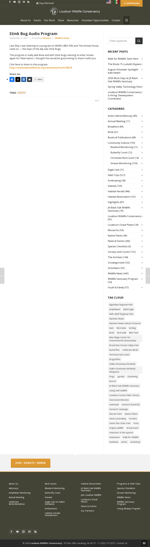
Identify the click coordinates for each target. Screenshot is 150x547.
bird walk (121, 332)
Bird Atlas (121, 327)
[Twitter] (17, 79)
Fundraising (114, 180)
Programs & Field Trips (128, 483)
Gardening (132, 376)
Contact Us (122, 543)
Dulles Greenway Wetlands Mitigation (122, 370)
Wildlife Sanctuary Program (123, 278)
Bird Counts (51, 483)
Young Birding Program (128, 508)
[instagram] (19, 1)
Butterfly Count (118, 152)
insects (21, 92)
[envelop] (24, 1)
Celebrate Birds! (130, 349)
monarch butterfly (131, 404)
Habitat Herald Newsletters (52, 514)
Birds (111, 132)
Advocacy (13, 488)
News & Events (116, 241)
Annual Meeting (116, 121)
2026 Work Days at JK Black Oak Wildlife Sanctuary (123, 80)
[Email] (29, 79)
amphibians (114, 309)
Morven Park (115, 413)
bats (111, 327)
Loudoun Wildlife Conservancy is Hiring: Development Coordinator (124, 95)
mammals (114, 404)
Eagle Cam (113, 169)
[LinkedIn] (23, 79)
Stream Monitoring (121, 163)
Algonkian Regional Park (121, 304)
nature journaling (117, 418)
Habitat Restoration (119, 196)
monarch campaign (118, 409)
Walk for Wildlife (131, 437)
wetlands (113, 441)
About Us (13, 483)
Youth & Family (116, 287)
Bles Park (133, 332)
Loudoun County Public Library (124, 395)
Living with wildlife (118, 390)
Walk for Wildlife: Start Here (123, 58)
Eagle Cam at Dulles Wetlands (55, 502)
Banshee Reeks (116, 318)
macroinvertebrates (119, 399)
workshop (135, 441)
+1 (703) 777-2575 (106, 543)
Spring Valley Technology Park (125, 86)
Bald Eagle (128, 309)
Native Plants (115, 235)
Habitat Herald (116, 191)
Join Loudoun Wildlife (91, 494)
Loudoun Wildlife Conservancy (124, 216)
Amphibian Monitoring (19, 492)
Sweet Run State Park (120, 423)
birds (111, 332)
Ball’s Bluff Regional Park (121, 313)
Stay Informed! (46, 3)
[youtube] (14, 1)
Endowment (51, 508)
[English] (109, 2)
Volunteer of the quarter (121, 432)
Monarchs (113, 230)
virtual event (132, 427)
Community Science (118, 142)
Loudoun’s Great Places (89, 500)
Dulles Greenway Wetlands (122, 363)
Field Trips (113, 175)
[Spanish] (117, 2)
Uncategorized (116, 262)
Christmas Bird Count (122, 157)
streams (133, 418)
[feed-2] (28, 1)
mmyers (46, 38)
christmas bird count (119, 354)
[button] (139, 40)
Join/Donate (133, 3)
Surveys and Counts (119, 251)
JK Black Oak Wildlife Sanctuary (124, 385)
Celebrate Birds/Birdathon (17, 502)
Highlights (113, 202)
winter (124, 441)
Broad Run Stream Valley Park (124, 345)
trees (136, 423)
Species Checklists (118, 246)
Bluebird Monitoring (121, 147)
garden (121, 376)
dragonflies (114, 359)
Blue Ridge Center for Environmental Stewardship (122, 339)
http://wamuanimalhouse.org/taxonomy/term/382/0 (41, 67)
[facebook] (10, 1)
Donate (48, 497)
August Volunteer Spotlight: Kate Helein (123, 71)
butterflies (114, 349)
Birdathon (113, 126)
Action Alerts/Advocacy (120, 115)
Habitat (112, 186)
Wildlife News (62, 38)
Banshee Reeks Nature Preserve (125, 323)
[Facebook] (12, 79)
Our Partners (87, 510)
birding (132, 327)
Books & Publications (119, 137)
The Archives (115, 257)
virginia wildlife (116, 427)
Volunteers (114, 268)
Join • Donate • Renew (31, 462)
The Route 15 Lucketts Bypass (124, 64)
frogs (112, 376)
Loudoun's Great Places (121, 224)
